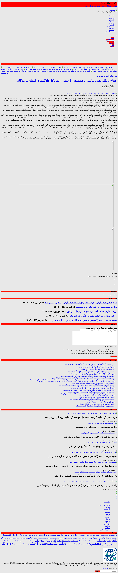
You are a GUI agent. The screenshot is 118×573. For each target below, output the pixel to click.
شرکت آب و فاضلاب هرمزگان (65, 540)
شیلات (6, 541)
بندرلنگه (25, 538)
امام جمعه (89, 538)
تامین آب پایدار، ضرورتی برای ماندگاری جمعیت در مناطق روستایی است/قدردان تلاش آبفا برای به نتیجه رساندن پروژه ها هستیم (75, 381)
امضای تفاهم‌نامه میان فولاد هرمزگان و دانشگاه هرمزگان (96, 404)
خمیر (10, 538)
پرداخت (107, 503)
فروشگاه (107, 509)
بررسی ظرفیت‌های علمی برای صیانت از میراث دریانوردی (90, 311)
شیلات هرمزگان (112, 543)
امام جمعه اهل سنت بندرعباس (69, 538)
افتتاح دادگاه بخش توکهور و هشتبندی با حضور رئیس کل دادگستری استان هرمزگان (67, 80)
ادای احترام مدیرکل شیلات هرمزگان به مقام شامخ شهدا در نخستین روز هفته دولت (88, 390)
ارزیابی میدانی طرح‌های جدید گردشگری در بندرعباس (90, 69)
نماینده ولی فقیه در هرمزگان (18, 543)
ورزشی (111, 23)
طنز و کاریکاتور (109, 31)
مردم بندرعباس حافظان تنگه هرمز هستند (101, 400)
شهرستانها (110, 26)
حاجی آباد (13, 538)
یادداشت (111, 28)
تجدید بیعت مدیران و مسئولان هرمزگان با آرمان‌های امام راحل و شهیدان (92, 399)
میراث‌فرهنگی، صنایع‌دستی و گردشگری (47, 543)
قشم (87, 543)
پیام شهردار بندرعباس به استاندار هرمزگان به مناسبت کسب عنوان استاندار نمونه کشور (87, 376)
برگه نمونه (107, 502)
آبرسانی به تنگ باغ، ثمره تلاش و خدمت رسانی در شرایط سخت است (93, 383)
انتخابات (50, 538)
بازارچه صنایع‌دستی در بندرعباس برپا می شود (47, 67)
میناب (26, 543)
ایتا (113, 45)
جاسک (21, 538)
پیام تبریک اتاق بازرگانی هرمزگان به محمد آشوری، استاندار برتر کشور (70, 71)
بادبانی (41, 538)
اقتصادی (111, 20)
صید (103, 543)
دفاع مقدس (93, 540)
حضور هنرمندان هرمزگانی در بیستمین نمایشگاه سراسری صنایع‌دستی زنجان (49, 69)
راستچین (105, 568)
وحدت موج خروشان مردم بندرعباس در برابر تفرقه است (96, 395)
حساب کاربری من (104, 505)
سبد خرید (107, 507)
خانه (112, 38)
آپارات (112, 46)
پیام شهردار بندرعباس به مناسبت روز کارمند (100, 402)
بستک (38, 538)
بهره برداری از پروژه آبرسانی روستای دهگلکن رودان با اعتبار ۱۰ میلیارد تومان (90, 372)
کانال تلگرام (110, 39)
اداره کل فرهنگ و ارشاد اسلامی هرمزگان (59, 535)
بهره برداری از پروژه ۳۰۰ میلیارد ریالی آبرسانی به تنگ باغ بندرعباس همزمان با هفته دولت (86, 385)
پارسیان (110, 545)
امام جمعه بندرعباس (57, 538)
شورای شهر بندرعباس (14, 540)
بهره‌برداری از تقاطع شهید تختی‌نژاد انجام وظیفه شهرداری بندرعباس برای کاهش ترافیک (87, 393)
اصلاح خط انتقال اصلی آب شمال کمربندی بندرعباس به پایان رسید (94, 386)
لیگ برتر (83, 543)
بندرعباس (32, 537)
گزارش (112, 25)
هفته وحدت (114, 545)
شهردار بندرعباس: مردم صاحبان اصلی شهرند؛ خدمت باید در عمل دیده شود (91, 392)
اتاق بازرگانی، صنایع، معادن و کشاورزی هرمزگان (102, 535)
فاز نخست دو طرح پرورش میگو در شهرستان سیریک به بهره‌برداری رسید (91, 388)
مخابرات (68, 543)
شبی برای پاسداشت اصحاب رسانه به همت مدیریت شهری (96, 397)
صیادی (105, 543)
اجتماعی (111, 18)
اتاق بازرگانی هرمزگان (83, 535)
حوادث (112, 16)
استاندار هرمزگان (97, 538)
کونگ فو (90, 545)
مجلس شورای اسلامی (76, 543)
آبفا (116, 535)
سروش (111, 43)
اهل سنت (45, 538)
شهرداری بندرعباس (43, 540)
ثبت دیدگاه (114, 356)
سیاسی (111, 15)
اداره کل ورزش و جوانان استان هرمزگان (30, 535)
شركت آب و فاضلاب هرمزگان (85, 540)
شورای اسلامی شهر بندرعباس (27, 540)
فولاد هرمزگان (94, 543)
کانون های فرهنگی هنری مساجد (100, 545)
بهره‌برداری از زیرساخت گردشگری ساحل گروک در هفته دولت (95, 406)
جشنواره (17, 538)
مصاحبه (111, 30)
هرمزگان (6, 543)
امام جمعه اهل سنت (82, 538)
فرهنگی (111, 21)
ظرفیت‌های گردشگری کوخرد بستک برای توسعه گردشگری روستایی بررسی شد (87, 67)
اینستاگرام (110, 41)
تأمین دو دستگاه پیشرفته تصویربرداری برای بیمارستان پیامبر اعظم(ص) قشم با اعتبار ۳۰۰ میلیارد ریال (83, 378)
